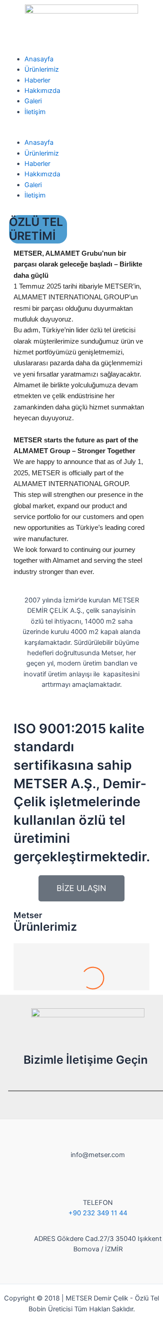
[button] (81, 132)
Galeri (33, 101)
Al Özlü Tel (81, 967)
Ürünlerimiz (41, 69)
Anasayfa (38, 59)
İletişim (35, 112)
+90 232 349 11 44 (97, 1213)
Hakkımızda (42, 91)
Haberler (37, 80)
